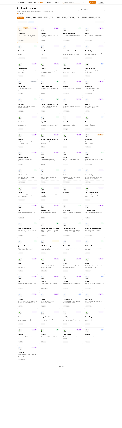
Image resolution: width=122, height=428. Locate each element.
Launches (49, 2)
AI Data (77, 17)
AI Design (64, 17)
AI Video (46, 17)
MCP (35, 2)
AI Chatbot (58, 17)
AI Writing (34, 17)
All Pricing (31, 22)
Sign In (102, 2)
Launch (93, 2)
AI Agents (98, 17)
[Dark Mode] (83, 2)
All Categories (20, 17)
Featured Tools (23, 22)
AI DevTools (91, 17)
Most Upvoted (100, 22)
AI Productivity (71, 17)
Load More (61, 366)
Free (36, 22)
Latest (93, 22)
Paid (45, 22)
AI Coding (28, 17)
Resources (57, 2)
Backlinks (30, 2)
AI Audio (51, 17)
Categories (40, 2)
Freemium (40, 22)
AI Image (40, 17)
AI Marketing (84, 17)
